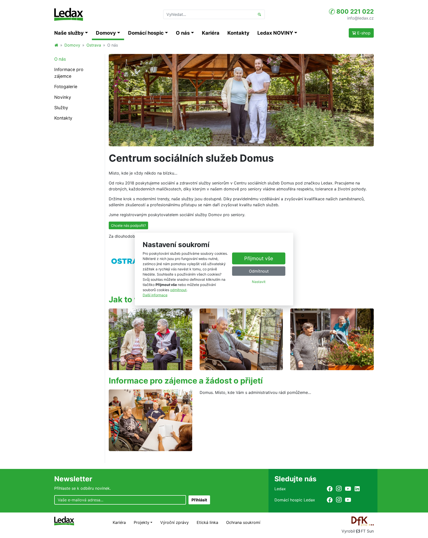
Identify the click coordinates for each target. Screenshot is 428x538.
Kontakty (238, 33)
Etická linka (207, 522)
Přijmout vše (258, 258)
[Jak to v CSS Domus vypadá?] (150, 339)
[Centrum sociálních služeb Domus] (241, 100)
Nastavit (259, 282)
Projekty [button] (141, 522)
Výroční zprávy (174, 522)
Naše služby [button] (69, 33)
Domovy (72, 45)
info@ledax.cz (360, 17)
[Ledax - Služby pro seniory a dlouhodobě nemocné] (56, 45)
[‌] (330, 488)
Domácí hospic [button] (146, 33)
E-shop (363, 32)
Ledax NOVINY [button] (275, 33)
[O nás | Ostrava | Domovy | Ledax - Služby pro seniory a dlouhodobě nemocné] (68, 14)
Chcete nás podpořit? (128, 225)
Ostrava (93, 45)
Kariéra (210, 33)
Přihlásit (199, 499)
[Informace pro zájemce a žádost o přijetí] (150, 419)
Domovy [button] (106, 33)
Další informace (155, 295)
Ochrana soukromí (243, 522)
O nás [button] (183, 33)
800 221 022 (354, 11)
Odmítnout (259, 271)
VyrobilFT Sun (358, 531)
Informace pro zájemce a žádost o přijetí (186, 380)
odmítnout (178, 290)
